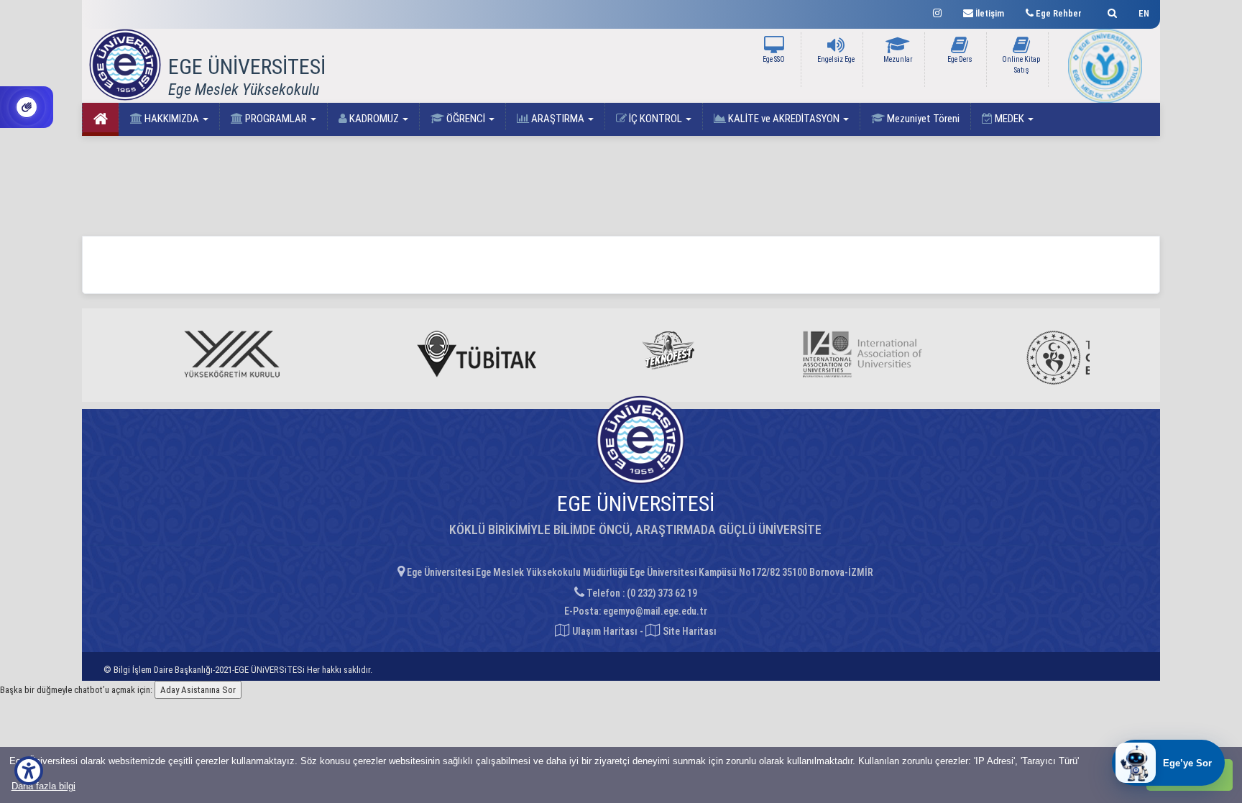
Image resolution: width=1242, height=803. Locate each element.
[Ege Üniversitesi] (1110, 11)
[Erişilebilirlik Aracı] (28, 770)
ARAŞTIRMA (557, 118)
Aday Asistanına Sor (198, 689)
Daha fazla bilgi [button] (43, 786)
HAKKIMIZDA (171, 118)
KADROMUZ (374, 118)
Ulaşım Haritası (604, 631)
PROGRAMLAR (276, 118)
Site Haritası (689, 631)
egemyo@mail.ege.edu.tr (655, 611)
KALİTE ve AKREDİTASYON (784, 118)
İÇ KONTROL (655, 118)
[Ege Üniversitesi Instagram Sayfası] (937, 11)
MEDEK (1009, 118)
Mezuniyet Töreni (922, 118)
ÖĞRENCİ (465, 118)
